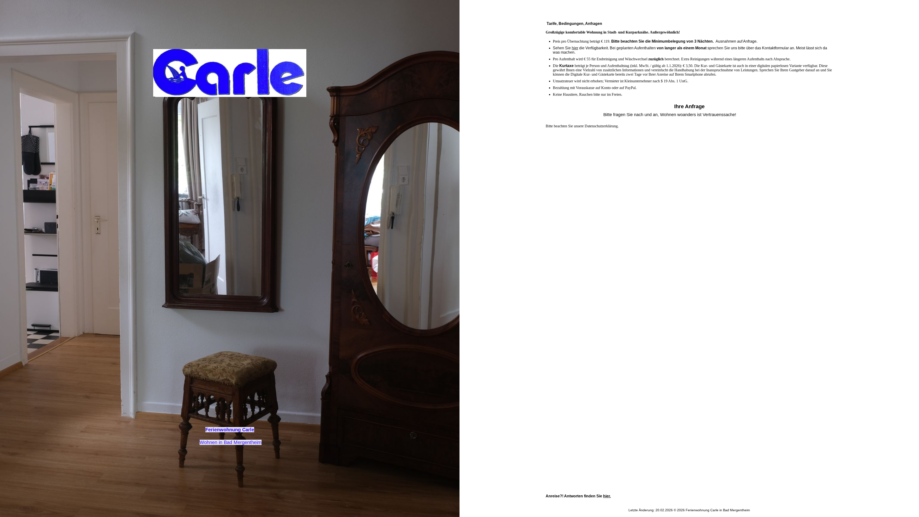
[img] (229, 73)
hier (575, 48)
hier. (607, 496)
